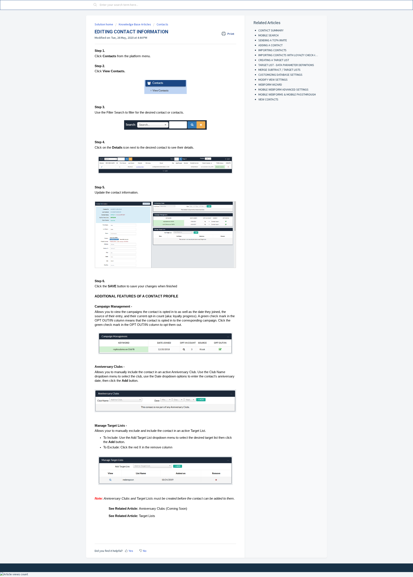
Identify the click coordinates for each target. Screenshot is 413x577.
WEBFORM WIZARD (270, 84)
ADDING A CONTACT (270, 45)
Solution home (104, 24)
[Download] (198, 238)
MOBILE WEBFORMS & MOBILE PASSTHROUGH (287, 94)
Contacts (162, 24)
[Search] (95, 5)
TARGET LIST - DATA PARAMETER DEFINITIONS (286, 65)
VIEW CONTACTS (268, 99)
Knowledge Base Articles (135, 24)
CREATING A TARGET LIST (273, 60)
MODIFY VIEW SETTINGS (273, 80)
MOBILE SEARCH (268, 35)
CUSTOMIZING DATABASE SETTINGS (280, 75)
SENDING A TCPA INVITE (272, 40)
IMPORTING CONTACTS (272, 50)
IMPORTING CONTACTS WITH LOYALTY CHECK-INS (288, 55)
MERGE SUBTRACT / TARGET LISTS (279, 70)
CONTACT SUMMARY (271, 30)
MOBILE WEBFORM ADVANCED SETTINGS (283, 89)
